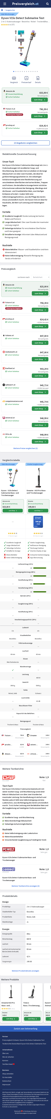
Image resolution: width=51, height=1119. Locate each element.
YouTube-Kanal (7, 1064)
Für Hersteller (7, 1077)
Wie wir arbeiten (8, 1057)
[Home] (2, 10)
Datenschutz (6, 1081)
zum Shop (38, 99)
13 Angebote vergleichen (25, 143)
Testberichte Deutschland (11, 1044)
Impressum (6, 1084)
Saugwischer (10, 10)
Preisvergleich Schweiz (10, 1040)
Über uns (5, 1053)
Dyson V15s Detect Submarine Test (32, 1040)
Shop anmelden (7, 1074)
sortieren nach (24, 277)
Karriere (5, 1060)
